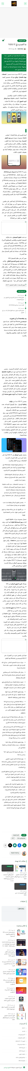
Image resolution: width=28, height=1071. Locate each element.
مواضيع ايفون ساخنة (21, 838)
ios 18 (23, 1031)
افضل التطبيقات (22, 41)
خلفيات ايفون (22, 1054)
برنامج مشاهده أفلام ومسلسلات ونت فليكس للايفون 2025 (9, 954)
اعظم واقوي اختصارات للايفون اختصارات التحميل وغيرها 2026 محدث (8, 878)
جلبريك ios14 (22, 1048)
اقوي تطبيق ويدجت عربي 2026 (20, 894)
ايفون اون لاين (7, 1068)
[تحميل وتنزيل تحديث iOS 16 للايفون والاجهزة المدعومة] (21, 932)
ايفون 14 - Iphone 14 (20, 1041)
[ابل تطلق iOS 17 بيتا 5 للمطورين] (21, 990)
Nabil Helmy (20, 49)
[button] (19, 845)
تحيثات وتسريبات (21, 1044)
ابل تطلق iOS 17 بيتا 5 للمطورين (10, 991)
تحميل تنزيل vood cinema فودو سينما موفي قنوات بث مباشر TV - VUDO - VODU (8, 944)
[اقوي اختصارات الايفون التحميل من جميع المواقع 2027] (21, 1016)
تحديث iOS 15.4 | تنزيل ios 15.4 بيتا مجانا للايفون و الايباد (8, 964)
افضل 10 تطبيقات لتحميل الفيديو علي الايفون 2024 (9, 973)
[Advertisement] (14, 23)
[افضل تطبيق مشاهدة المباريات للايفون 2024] (21, 999)
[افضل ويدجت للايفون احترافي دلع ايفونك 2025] (21, 1007)
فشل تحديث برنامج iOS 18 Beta (16, 305)
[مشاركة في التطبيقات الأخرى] (5, 845)
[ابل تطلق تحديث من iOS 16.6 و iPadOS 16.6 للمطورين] (21, 980)
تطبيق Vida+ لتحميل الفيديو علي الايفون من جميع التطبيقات (14, 299)
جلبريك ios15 (22, 1051)
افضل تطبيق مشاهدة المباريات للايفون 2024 (9, 1000)
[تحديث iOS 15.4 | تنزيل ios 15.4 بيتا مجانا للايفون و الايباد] (21, 962)
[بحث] (3, 3)
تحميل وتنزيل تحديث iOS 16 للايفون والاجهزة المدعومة (9, 934)
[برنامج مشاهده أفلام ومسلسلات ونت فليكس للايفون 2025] (21, 952)
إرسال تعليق (21, 909)
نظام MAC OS (22, 1061)
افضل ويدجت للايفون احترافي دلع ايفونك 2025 (8, 1008)
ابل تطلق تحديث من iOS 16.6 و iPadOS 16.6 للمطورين (9, 982)
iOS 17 (13, 838)
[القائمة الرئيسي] (25, 3)
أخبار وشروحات (21, 1035)
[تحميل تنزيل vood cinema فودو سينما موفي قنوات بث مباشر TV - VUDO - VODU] (21, 942)
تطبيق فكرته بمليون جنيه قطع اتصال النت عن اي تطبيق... (13, 312)
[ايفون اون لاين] (14, 3)
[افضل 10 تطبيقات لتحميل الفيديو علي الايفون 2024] (21, 972)
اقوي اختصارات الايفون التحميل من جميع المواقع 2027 (20, 877)
